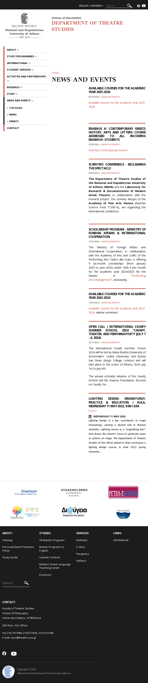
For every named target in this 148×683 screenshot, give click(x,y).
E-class (80, 547)
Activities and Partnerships (26, 76)
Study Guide (10, 557)
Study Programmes (21, 56)
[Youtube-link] (144, 6)
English (83, 5)
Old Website (121, 540)
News (13, 114)
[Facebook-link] (138, 6)
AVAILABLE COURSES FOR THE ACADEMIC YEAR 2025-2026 (117, 90)
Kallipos (81, 560)
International (17, 63)
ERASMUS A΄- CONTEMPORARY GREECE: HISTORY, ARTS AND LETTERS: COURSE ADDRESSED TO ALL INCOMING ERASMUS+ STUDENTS (117, 134)
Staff (11, 94)
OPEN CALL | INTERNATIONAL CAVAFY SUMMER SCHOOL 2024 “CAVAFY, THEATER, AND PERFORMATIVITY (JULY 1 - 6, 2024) (117, 332)
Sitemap (7, 540)
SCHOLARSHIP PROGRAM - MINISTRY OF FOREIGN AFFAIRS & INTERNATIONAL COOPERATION (117, 233)
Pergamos (82, 554)
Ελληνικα (96, 5)
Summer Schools (49, 557)
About (12, 49)
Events (14, 121)
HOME (55, 72)
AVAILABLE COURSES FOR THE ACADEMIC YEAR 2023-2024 (117, 296)
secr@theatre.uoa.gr (23, 637)
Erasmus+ (45, 574)
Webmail (81, 540)
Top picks (15, 108)
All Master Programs (52, 540)
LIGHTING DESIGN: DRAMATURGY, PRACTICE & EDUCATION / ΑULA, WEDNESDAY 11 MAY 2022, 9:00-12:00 (117, 402)
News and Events (19, 100)
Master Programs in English (51, 548)
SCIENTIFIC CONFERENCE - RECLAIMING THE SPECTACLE (117, 166)
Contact (13, 128)
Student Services (19, 69)
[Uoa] (8, 672)
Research (13, 87)
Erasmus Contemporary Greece (108, 150)
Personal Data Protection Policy (18, 548)
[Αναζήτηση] (129, 6)
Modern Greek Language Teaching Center (55, 566)
